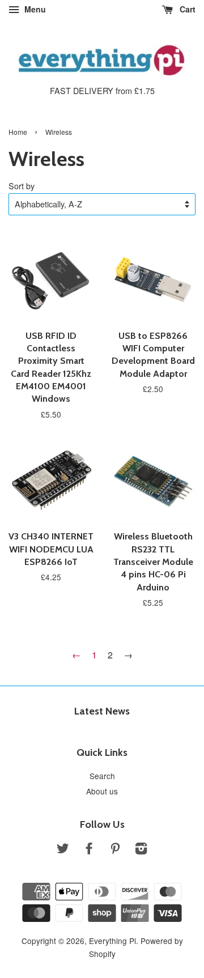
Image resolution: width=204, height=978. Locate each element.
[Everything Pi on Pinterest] (115, 850)
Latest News (102, 711)
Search (102, 775)
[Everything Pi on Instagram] (141, 850)
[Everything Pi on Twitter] (63, 850)
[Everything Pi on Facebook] (89, 850)
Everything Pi (112, 940)
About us (102, 791)
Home (17, 132)
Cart (186, 9)
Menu (34, 9)
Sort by (21, 186)
